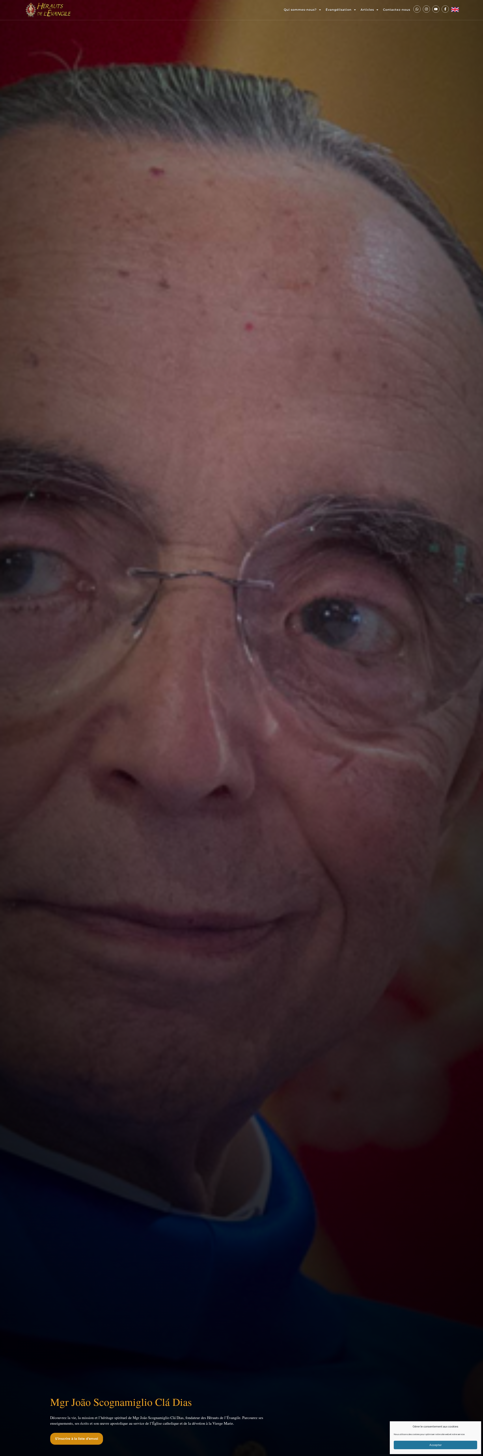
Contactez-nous (396, 10)
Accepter (435, 1445)
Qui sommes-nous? (300, 10)
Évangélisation (338, 10)
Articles (367, 10)
